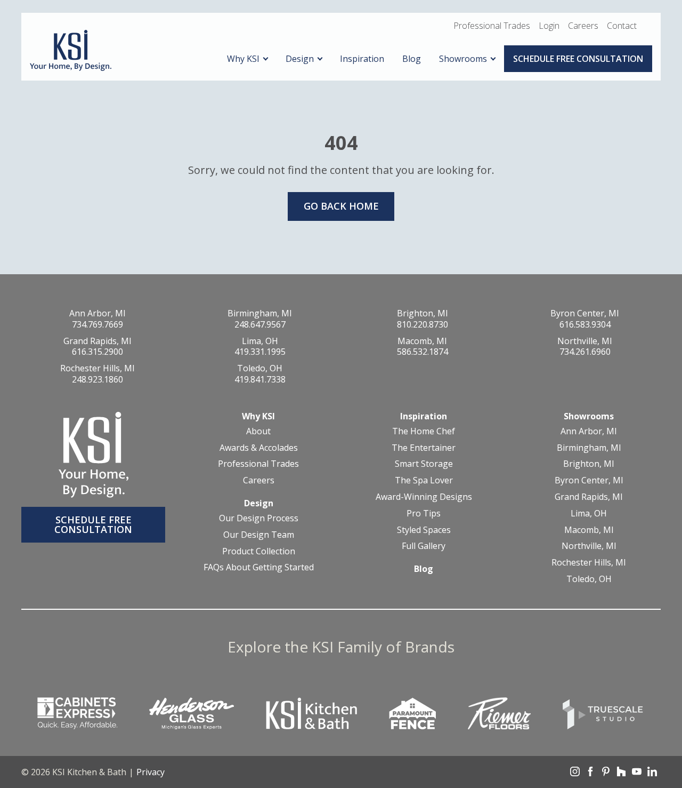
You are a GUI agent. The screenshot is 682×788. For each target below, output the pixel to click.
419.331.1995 (260, 351)
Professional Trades (491, 25)
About (258, 431)
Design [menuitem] (300, 58)
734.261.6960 (585, 351)
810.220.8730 (422, 324)
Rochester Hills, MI (97, 368)
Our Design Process (258, 518)
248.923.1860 (97, 379)
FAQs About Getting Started (259, 567)
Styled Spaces (424, 530)
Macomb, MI (422, 341)
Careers (583, 25)
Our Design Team (258, 534)
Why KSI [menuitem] (243, 58)
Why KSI (258, 416)
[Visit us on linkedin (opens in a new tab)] (652, 773)
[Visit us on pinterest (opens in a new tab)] (606, 773)
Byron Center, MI (584, 313)
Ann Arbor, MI (97, 313)
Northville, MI (584, 341)
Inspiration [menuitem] (362, 58)
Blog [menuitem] (411, 58)
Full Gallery (423, 546)
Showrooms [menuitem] (463, 58)
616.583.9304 (585, 324)
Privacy (150, 772)
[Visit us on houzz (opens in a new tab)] (621, 773)
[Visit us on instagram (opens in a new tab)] (575, 773)
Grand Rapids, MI (97, 341)
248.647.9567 (260, 324)
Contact (622, 25)
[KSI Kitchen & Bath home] (70, 51)
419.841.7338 (260, 379)
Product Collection (258, 551)
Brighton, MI (422, 313)
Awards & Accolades (259, 447)
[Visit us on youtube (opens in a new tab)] (637, 773)
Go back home (341, 206)
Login (549, 25)
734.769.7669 (97, 324)
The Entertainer (424, 447)
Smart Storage (424, 463)
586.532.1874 (422, 351)
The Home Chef (423, 431)
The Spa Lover (424, 480)
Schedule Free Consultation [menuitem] (578, 58)
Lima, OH (260, 341)
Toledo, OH (259, 368)
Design (258, 503)
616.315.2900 (97, 351)
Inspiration (423, 416)
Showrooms (589, 416)
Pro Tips (424, 513)
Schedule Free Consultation (93, 524)
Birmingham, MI (260, 313)
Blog (423, 568)
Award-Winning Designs (424, 497)
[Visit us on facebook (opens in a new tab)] (590, 773)
